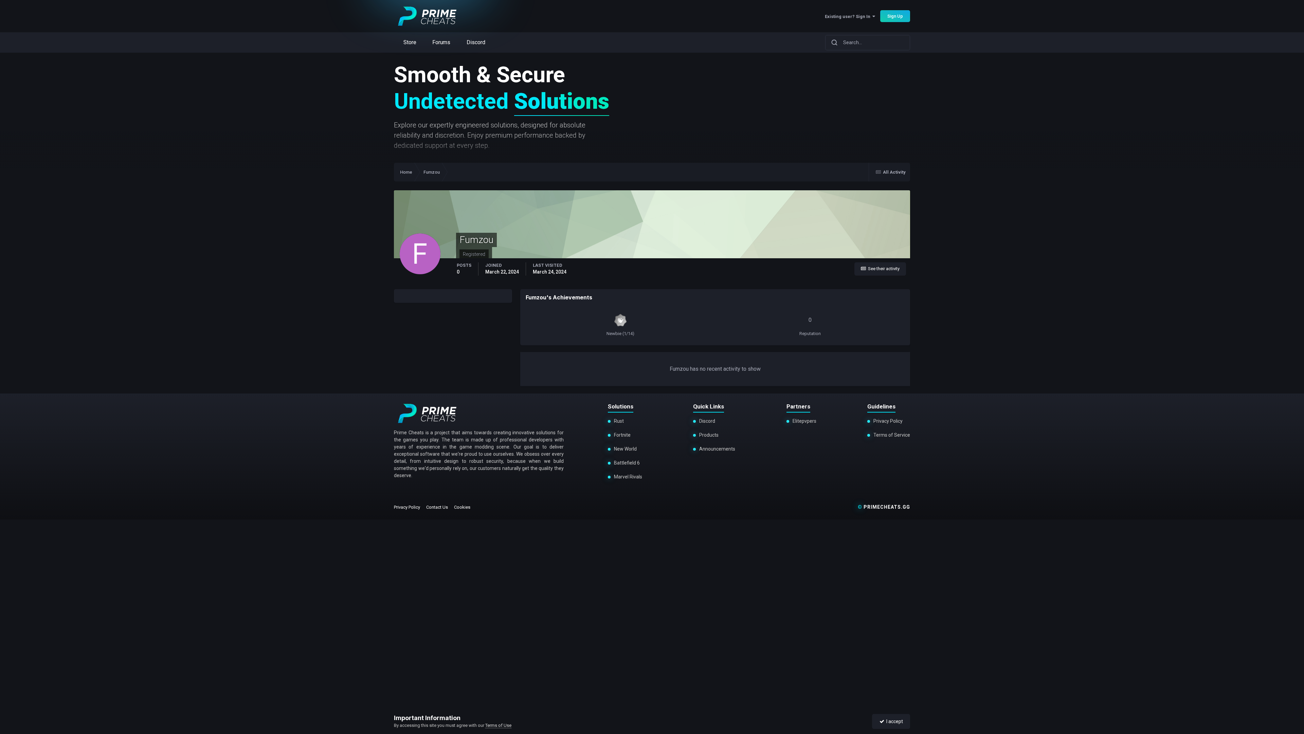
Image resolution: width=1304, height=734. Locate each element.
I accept (893, 721)
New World (625, 449)
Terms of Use (498, 725)
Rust (619, 421)
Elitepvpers (804, 421)
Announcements (717, 449)
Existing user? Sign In (848, 16)
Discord (707, 421)
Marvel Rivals (628, 476)
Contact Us (437, 507)
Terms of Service (891, 435)
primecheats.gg (884, 507)
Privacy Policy (888, 421)
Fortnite (622, 435)
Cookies (462, 507)
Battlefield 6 (627, 463)
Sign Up (895, 16)
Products (709, 435)
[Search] (834, 42)
